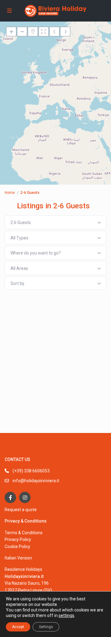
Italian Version (18, 557)
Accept (18, 627)
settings (66, 615)
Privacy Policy (18, 539)
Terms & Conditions (24, 532)
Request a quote (21, 509)
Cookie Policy (17, 546)
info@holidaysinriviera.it (36, 480)
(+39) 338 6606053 (31, 470)
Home (10, 192)
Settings (46, 627)
